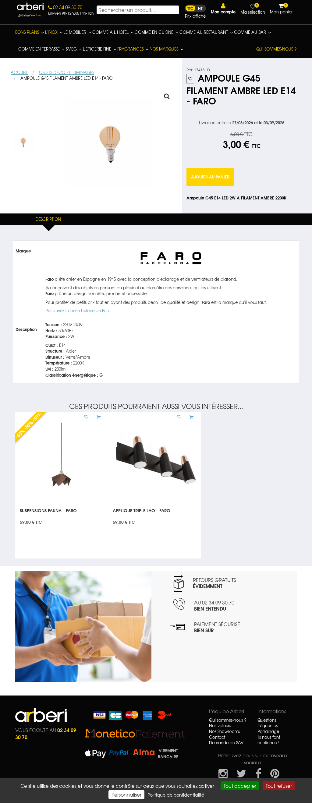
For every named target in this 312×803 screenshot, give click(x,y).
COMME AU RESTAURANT (203, 32)
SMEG (71, 49)
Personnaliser (126, 794)
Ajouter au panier (210, 177)
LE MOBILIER (75, 32)
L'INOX (51, 32)
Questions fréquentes (267, 723)
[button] (223, 9)
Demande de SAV (226, 742)
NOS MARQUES (164, 49)
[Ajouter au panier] (96, 417)
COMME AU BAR (250, 32)
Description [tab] (48, 219)
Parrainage (268, 731)
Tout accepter (240, 785)
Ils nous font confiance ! (268, 740)
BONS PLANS (27, 32)
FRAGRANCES (130, 49)
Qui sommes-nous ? (276, 49)
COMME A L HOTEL (110, 32)
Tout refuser (279, 785)
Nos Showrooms (224, 731)
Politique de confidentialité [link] (175, 795)
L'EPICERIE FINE (97, 49)
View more (62, 514)
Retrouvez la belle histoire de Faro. (78, 310)
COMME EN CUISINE (154, 32)
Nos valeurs (220, 725)
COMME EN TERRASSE (39, 49)
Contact (217, 737)
